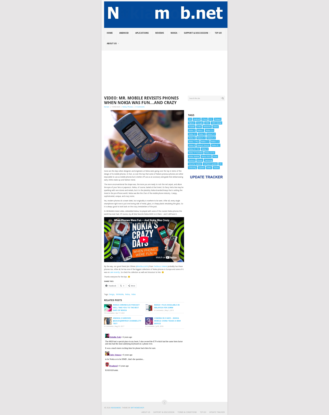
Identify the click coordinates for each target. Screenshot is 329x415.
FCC (210, 119)
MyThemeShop (137, 408)
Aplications (142, 33)
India (199, 127)
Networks (207, 127)
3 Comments (140, 107)
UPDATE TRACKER (217, 412)
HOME (110, 33)
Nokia (174, 33)
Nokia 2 (192, 130)
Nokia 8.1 (216, 145)
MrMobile (120, 294)
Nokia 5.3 (211, 134)
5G (190, 119)
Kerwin (106, 107)
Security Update (195, 164)
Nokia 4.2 (192, 134)
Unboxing (192, 168)
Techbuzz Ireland (160, 266)
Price (215, 156)
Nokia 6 (192, 138)
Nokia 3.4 (209, 130)
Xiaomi (216, 168)
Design (111, 294)
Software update (210, 164)
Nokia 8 (192, 145)
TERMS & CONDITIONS (187, 412)
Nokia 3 (200, 130)
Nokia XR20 (206, 156)
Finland (218, 119)
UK (220, 164)
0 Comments (158, 310)
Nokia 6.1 (201, 138)
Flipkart (192, 123)
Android (124, 33)
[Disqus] (144, 365)
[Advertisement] (164, 68)
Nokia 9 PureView (196, 153)
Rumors (192, 160)
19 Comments (109, 313)
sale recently (115, 272)
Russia (199, 160)
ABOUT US (112, 43)
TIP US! (218, 33)
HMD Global (216, 123)
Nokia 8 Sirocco (203, 145)
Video (133, 294)
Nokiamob (116, 408)
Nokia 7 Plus (194, 142)
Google (200, 123)
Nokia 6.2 (211, 138)
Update (201, 168)
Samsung (208, 160)
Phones (130, 107)
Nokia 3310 (209, 153)
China (204, 119)
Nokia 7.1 (205, 142)
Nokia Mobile (194, 156)
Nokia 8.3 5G (194, 149)
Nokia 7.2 (215, 142)
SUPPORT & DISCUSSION (196, 33)
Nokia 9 (205, 149)
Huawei (192, 127)
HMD (207, 123)
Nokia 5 (202, 134)
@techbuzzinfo (142, 266)
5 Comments (149, 326)
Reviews (159, 33)
